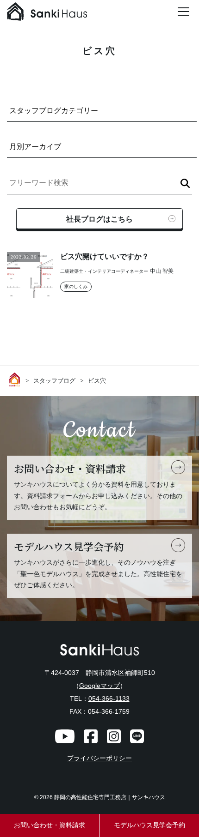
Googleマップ (99, 685)
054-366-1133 (109, 698)
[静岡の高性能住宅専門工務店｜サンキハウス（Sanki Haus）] (47, 13)
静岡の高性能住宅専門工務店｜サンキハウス (109, 797)
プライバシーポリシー (99, 758)
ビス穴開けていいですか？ (104, 256)
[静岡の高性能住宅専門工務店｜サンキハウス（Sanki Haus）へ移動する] (16, 379)
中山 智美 (162, 271)
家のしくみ (75, 286)
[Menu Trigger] (183, 11)
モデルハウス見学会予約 (149, 825)
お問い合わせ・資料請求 (49, 825)
